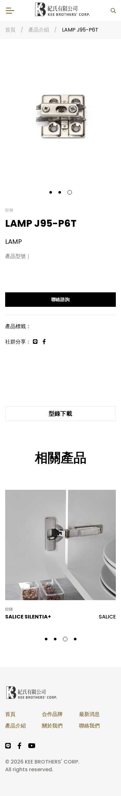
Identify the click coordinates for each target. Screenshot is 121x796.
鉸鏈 (9, 609)
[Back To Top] (103, 778)
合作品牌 (52, 714)
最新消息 (89, 714)
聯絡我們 (89, 725)
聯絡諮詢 (60, 299)
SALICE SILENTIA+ (28, 616)
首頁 (10, 29)
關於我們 (52, 725)
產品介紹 (38, 29)
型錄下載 (61, 413)
